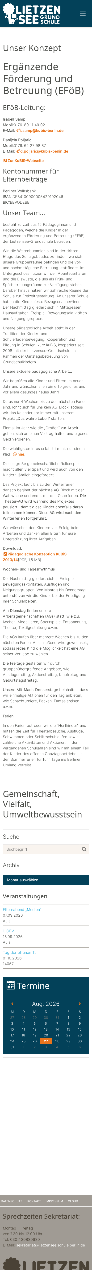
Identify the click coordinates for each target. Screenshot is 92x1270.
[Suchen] (84, 849)
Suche (11, 836)
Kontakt (34, 1201)
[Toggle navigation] (82, 13)
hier (20, 454)
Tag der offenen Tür (20, 952)
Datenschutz (11, 1201)
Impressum (54, 1201)
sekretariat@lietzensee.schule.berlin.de (50, 1245)
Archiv (11, 865)
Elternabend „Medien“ (22, 909)
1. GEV (8, 931)
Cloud (73, 1201)
